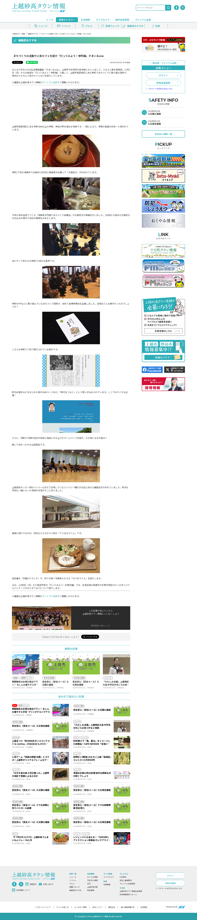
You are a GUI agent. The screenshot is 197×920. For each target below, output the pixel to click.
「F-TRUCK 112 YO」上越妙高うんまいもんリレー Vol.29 (30, 838)
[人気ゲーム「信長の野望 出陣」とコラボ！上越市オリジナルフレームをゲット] (60, 758)
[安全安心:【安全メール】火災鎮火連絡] (122, 710)
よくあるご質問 (80, 907)
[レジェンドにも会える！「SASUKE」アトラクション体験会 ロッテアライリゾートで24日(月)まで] (122, 838)
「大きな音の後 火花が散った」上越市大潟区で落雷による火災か (30, 774)
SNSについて (97, 907)
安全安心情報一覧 (163, 133)
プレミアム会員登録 (127, 883)
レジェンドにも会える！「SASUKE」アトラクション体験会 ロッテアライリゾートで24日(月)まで (91, 838)
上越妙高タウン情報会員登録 (131, 891)
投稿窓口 (33, 884)
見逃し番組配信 (126, 880)
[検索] (168, 8)
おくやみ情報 (92, 877)
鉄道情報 (90, 890)
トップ (49, 19)
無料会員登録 (122, 19)
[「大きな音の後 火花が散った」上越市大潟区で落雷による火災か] (60, 774)
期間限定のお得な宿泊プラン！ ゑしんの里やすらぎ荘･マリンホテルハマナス (31, 710)
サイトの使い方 (63, 907)
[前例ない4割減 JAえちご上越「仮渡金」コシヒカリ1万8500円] (122, 758)
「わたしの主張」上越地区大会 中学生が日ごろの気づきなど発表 (91, 726)
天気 (89, 883)
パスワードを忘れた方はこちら (160, 89)
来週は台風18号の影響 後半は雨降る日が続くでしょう (92, 774)
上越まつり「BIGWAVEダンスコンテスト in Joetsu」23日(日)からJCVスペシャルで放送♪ (31, 742)
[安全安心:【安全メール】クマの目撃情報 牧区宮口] (122, 806)
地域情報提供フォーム (128, 894)
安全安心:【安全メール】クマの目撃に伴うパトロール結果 (30, 806)
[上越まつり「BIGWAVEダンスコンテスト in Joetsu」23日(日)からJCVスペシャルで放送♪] (60, 742)
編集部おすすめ (33, 34)
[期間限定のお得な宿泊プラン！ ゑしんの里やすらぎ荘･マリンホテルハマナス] (60, 710)
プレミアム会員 (49, 82)
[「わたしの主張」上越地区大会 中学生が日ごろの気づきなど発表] (122, 726)
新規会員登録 (163, 83)
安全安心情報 (92, 880)
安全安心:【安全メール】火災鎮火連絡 (92, 709)
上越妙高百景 (92, 887)
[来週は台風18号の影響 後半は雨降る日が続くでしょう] (122, 774)
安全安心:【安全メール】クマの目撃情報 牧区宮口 (92, 806)
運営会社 (111, 907)
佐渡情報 (106, 884)
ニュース (72, 877)
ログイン (163, 75)
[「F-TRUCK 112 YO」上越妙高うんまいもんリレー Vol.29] (60, 838)
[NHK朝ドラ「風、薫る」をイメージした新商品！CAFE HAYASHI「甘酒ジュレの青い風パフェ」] (122, 742)
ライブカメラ (103, 19)
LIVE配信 (123, 877)
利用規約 (143, 907)
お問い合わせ (48, 884)
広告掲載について (23, 890)
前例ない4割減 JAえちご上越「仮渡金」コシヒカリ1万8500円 (92, 758)
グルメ (72, 883)
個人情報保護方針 (128, 907)
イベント (72, 880)
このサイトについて (43, 907)
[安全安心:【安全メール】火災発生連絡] (60, 726)
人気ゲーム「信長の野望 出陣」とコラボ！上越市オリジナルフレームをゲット (30, 758)
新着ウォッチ (74, 887)
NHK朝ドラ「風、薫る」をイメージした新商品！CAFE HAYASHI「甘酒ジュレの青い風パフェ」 (91, 742)
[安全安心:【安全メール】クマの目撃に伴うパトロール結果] (60, 806)
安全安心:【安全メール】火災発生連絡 (30, 725)
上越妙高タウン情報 (18, 34)
